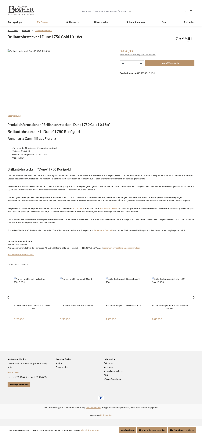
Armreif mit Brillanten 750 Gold (78, 305)
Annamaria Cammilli (103, 230)
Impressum (108, 367)
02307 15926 (13, 372)
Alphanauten (106, 415)
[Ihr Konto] (184, 11)
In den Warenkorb (170, 63)
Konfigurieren (128, 430)
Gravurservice (62, 367)
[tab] (14, 115)
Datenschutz (109, 363)
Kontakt (59, 363)
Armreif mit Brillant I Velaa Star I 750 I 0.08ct (32, 306)
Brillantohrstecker (109, 208)
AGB (106, 375)
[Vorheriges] (8, 297)
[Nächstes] (194, 297)
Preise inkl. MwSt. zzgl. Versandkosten (138, 54)
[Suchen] (130, 10)
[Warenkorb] (191, 11)
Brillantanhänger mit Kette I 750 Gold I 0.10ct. (170, 306)
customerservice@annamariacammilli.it (121, 247)
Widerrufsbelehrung (112, 379)
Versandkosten (93, 407)
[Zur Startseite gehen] (19, 11)
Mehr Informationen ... (91, 430)
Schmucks (77, 208)
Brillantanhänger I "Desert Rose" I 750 (124, 305)
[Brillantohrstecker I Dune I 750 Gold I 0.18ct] (61, 78)
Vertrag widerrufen (19, 384)
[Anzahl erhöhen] (141, 63)
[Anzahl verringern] (123, 63)
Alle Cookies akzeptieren (182, 430)
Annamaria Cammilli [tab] (18, 264)
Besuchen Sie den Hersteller (21, 254)
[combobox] (103, 10)
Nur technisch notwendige (152, 430)
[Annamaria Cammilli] (185, 39)
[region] (61, 78)
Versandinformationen (113, 371)
